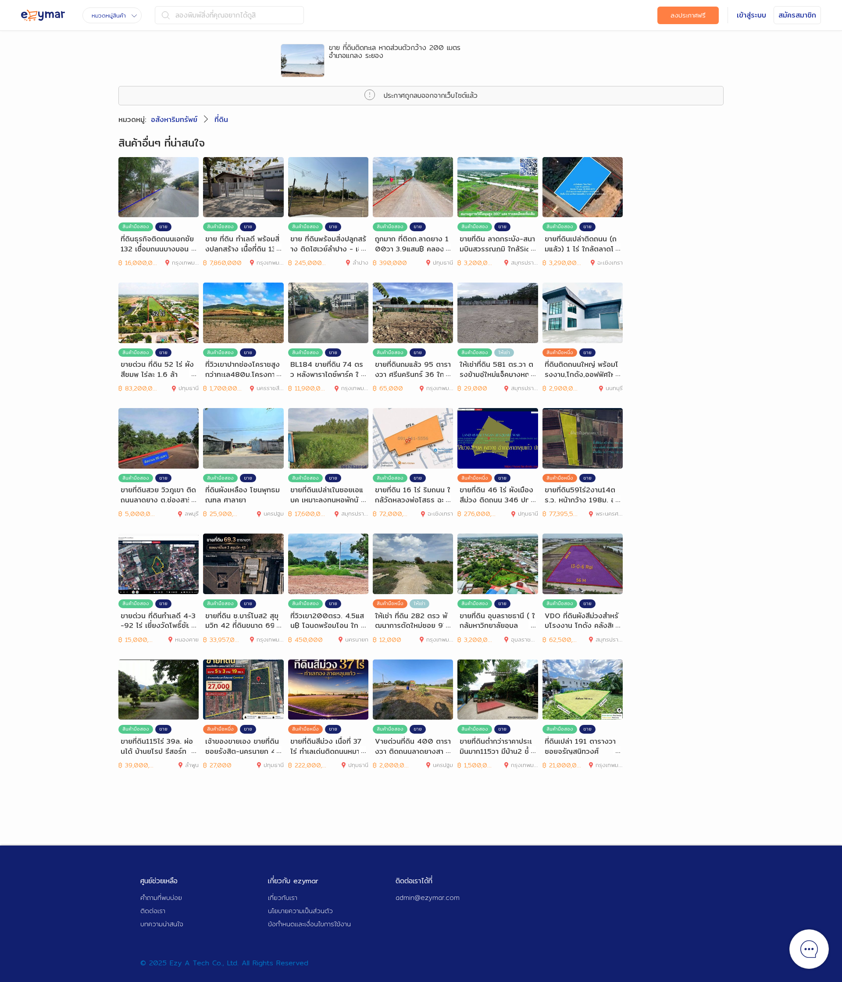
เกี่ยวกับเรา (282, 897)
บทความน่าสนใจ (161, 924)
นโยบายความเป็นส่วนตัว (300, 911)
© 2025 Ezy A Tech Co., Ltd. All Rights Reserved (224, 962)
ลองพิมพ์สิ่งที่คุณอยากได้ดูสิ (215, 15)
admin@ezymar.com (428, 897)
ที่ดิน (221, 119)
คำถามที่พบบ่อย (161, 897)
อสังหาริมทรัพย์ (174, 119)
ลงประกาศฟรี (688, 15)
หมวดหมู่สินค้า (109, 15)
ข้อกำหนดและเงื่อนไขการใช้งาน (309, 924)
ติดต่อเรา (152, 911)
